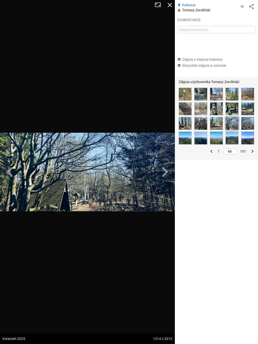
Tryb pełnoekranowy (160, 5)
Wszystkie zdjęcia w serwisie (204, 65)
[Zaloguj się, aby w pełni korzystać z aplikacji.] (242, 7)
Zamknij (170, 5)
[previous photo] (10, 172)
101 (243, 151)
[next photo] (165, 172)
